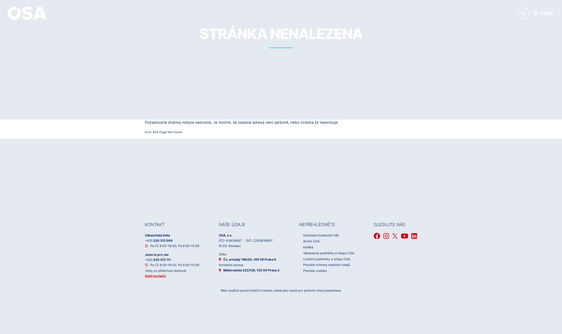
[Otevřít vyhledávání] (523, 13)
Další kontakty (155, 276)
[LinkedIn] (414, 236)
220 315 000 (159, 240)
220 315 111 (158, 259)
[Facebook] (377, 236)
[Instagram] (386, 236)
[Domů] (27, 13)
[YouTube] (404, 236)
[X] (395, 236)
